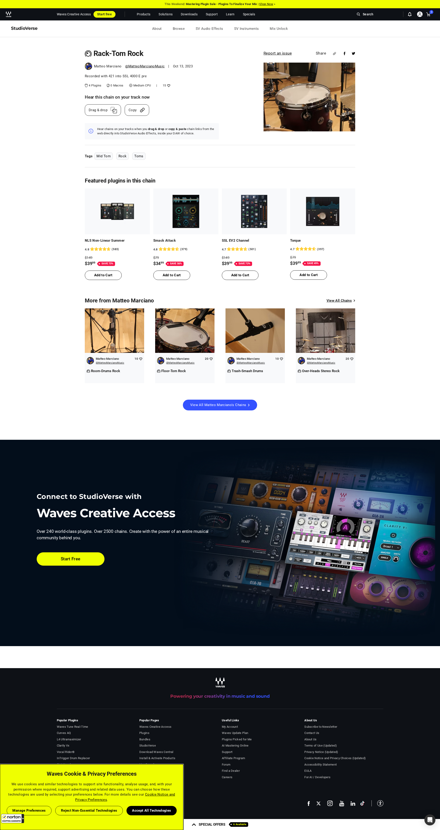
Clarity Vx (63, 745)
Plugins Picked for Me (237, 739)
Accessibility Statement (320, 764)
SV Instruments (246, 29)
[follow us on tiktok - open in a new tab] (362, 803)
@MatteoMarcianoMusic (145, 66)
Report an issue (278, 53)
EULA (307, 770)
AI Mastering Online (235, 745)
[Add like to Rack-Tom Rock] (168, 85)
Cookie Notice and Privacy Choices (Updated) (335, 758)
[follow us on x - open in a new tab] (318, 803)
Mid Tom (103, 156)
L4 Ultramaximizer (69, 739)
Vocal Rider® (66, 752)
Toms (138, 156)
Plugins (144, 733)
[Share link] (334, 53)
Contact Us (311, 733)
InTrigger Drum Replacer (73, 758)
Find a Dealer (231, 770)
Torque (295, 240)
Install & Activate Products (157, 758)
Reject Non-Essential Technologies (89, 810)
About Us (310, 739)
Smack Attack (164, 240)
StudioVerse (147, 745)
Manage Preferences (29, 810)
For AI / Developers (317, 777)
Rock (122, 156)
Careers (227, 777)
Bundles (144, 739)
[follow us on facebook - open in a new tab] (309, 803)
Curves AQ (64, 733)
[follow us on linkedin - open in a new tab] (353, 803)
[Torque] (322, 211)
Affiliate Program (233, 758)
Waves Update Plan (235, 733)
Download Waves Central (156, 752)
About (157, 29)
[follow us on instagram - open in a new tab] (330, 803)
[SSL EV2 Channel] (254, 211)
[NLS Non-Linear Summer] (117, 211)
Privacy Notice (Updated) (321, 752)
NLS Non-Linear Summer (104, 240)
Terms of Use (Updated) (320, 745)
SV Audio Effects (209, 29)
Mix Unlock (279, 29)
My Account (230, 726)
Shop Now (266, 4)
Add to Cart (103, 275)
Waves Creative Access (74, 14)
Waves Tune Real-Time (72, 726)
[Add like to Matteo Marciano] (140, 358)
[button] (12, 818)
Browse (179, 29)
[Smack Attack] (185, 211)
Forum (226, 764)
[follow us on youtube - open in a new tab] (341, 803)
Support (227, 752)
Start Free (70, 559)
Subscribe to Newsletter (320, 726)
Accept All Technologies (151, 810)
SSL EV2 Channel (235, 240)
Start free (104, 14)
